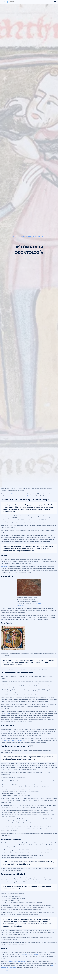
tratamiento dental (7, 494)
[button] (55, 2)
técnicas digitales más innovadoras (30, 954)
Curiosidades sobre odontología (28, 236)
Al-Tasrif (6, 713)
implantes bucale (30, 496)
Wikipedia (8, 971)
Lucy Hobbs (13, 862)
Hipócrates (4, 566)
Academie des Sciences (18, 740)
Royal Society (5, 740)
